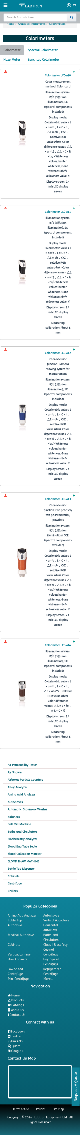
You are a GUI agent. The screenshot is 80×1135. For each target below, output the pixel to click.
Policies (40, 1109)
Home (10, 23)
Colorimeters (57, 23)
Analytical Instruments (31, 23)
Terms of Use (21, 1109)
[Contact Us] (69, 6)
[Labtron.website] (30, 5)
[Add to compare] (74, 72)
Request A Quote (75, 1086)
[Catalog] (6, 72)
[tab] (12, 50)
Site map (58, 1109)
